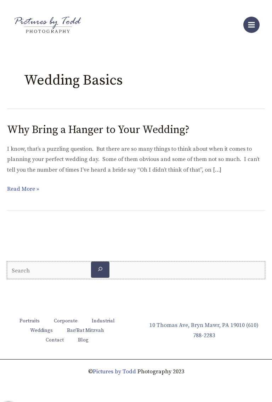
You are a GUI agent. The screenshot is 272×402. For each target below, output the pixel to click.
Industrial (103, 321)
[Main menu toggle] (251, 25)
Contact (55, 340)
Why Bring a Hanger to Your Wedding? (98, 130)
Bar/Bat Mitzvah (85, 330)
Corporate (66, 321)
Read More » (23, 189)
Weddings (41, 330)
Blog (83, 340)
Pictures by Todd (114, 371)
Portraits (29, 321)
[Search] (100, 269)
